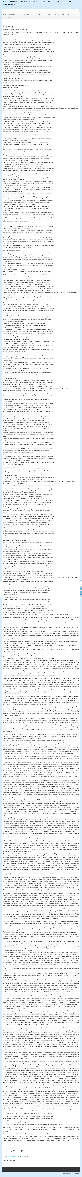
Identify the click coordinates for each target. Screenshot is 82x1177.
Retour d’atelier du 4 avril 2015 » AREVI (18, 1156)
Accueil (4, 1)
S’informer (43, 1)
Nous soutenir (58, 1)
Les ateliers (35, 1)
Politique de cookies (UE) (9, 4)
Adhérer (50, 1)
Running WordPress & (64, 1173)
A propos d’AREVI (13, 1)
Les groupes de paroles (24, 1)
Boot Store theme (74, 1173)
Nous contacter (68, 1)
